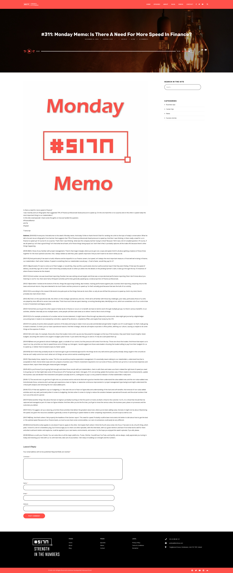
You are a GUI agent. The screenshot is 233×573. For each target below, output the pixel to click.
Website (25, 504)
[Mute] (183, 51)
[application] (108, 51)
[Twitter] (199, 4)
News (168, 114)
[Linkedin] (203, 570)
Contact (189, 4)
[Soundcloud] (207, 570)
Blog (173, 4)
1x (191, 51)
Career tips (170, 109)
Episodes (157, 4)
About (165, 4)
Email (25, 493)
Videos (180, 4)
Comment (26, 456)
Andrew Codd (108, 39)
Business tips (170, 105)
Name (25, 483)
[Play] (29, 51)
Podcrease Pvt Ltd (86, 570)
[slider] (187, 52)
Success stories (171, 118)
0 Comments (143, 39)
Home (148, 4)
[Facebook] (196, 4)
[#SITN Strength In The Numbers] (31, 4)
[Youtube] (202, 4)
